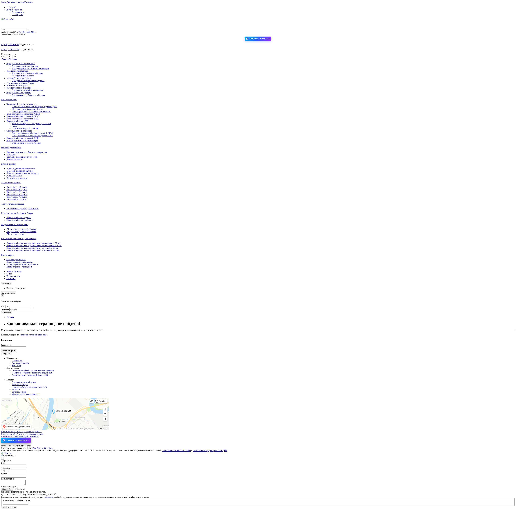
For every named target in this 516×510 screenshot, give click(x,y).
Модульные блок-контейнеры (14, 224)
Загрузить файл (8, 351)
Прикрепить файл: (9, 486)
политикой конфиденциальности (208, 450)
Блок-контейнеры (9, 99)
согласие (49, 497)
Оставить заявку (9, 508)
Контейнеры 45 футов (16, 187)
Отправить (6, 312)
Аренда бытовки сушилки (18, 88)
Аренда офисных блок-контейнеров (28, 95)
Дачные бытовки (14, 159)
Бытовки (16, 389)
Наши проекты (13, 276)
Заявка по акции (8, 293)
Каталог (8, 56)
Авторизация (18, 12)
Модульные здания (15, 234)
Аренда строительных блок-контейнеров (30, 68)
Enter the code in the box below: (17, 500)
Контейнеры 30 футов (16, 194)
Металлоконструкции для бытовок (22, 208)
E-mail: (4, 473)
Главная (10, 317)
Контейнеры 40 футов (16, 197)
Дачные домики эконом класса (20, 168)
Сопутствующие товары (12, 204)
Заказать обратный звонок (13, 34)
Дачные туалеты (14, 176)
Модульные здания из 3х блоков (21, 231)
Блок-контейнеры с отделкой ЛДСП (23, 114)
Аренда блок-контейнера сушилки (27, 90)
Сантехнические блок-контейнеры (17, 213)
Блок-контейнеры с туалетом (19, 220)
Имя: (3, 463)
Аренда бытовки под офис (18, 92)
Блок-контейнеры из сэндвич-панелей (18, 238)
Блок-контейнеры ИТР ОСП (25, 128)
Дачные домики (8, 164)
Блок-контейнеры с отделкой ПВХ (22, 119)
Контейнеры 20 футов (16, 192)
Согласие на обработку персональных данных (33, 370)
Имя (3, 306)
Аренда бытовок (9, 59)
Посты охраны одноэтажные (19, 262)
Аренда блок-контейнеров (24, 382)
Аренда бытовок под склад (18, 78)
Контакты (28, 2)
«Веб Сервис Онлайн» (42, 448)
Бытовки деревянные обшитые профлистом (26, 152)
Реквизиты (6, 345)
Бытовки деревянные (11, 147)
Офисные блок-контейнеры (19, 131)
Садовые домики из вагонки (19, 171)
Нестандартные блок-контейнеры (22, 140)
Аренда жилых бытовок (17, 71)
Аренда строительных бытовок (20, 63)
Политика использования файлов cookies (30, 375)
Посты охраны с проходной (19, 267)
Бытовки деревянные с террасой (21, 157)
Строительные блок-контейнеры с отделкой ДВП (34, 106)
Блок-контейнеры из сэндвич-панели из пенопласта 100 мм (34, 245)
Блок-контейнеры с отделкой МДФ (22, 116)
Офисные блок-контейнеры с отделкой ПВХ (32, 135)
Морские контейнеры (11, 183)
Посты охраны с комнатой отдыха (22, 264)
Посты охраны (8, 255)
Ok (225, 450)
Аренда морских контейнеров (20, 83)
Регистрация (17, 14)
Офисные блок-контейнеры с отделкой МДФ (32, 133)
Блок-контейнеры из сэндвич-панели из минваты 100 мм (32, 250)
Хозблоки (10, 154)
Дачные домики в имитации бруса (22, 173)
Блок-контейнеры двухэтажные (26, 143)
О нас (3, 2)
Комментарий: (7, 479)
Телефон (5, 309)
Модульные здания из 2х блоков (21, 229)
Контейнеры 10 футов (16, 189)
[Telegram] (6, 453)
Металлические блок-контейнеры (27, 109)
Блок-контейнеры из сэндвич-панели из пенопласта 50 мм (33, 243)
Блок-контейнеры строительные (21, 104)
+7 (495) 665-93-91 (27, 32)
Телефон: (6, 468)
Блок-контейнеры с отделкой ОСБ (22, 138)
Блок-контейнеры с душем (18, 217)
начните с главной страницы (34, 335)
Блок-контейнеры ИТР (17, 121)
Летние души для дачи (17, 178)
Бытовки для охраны (16, 259)
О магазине (17, 361)
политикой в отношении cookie (176, 450)
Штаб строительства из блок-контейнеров (31, 111)
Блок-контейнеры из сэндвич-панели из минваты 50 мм (32, 248)
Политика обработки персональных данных (32, 373)
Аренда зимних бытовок (23, 76)
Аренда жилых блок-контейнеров (27, 73)
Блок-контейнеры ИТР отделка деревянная (31, 123)
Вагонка (15, 126)
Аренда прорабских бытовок (25, 66)
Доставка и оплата (15, 2)
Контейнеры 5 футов (16, 199)
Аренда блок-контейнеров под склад (28, 80)
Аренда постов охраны (17, 85)
